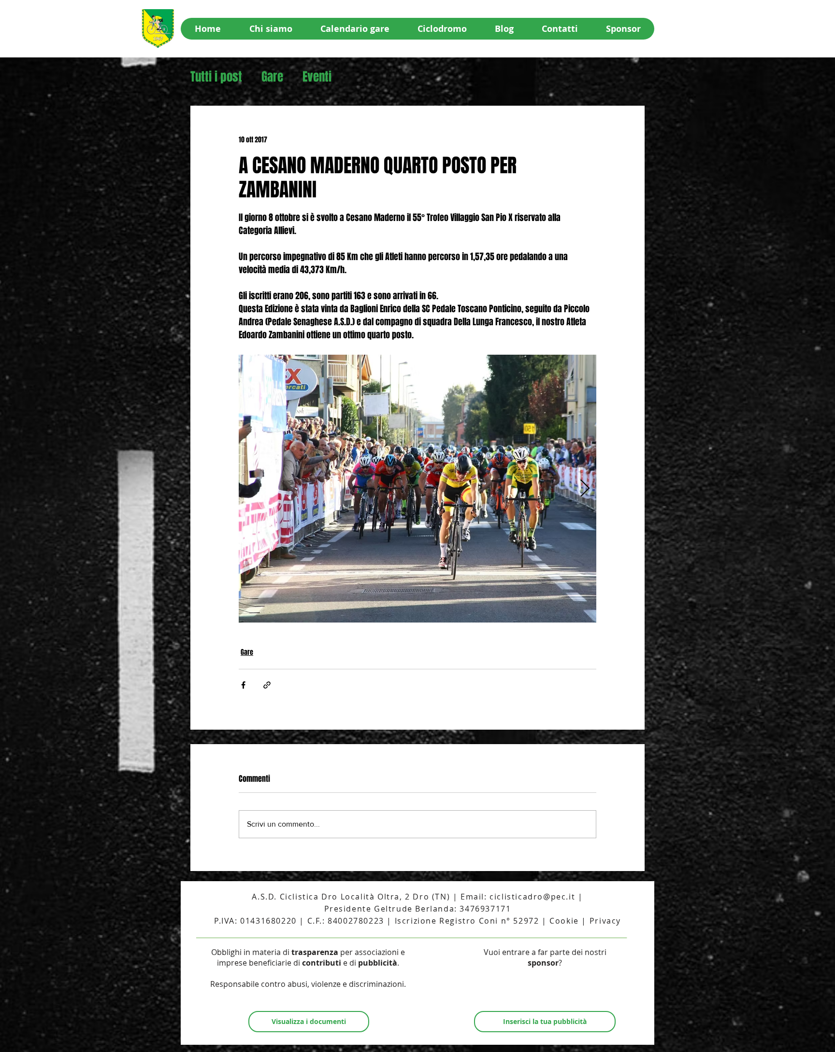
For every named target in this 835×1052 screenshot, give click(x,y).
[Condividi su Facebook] (243, 685)
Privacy (605, 920)
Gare (272, 76)
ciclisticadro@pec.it (532, 896)
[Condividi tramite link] (267, 685)
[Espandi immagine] (453, 489)
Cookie (564, 920)
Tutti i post (216, 76)
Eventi (316, 76)
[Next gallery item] (584, 488)
